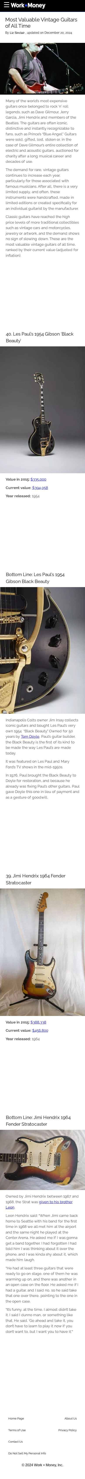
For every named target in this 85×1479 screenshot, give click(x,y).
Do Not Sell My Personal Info (27, 1453)
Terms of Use (17, 1430)
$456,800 (40, 1030)
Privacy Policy (67, 1430)
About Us (71, 1418)
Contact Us (15, 1441)
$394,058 (40, 488)
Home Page (16, 1418)
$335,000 (38, 479)
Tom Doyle (30, 736)
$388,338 (38, 1022)
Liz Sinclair (18, 32)
